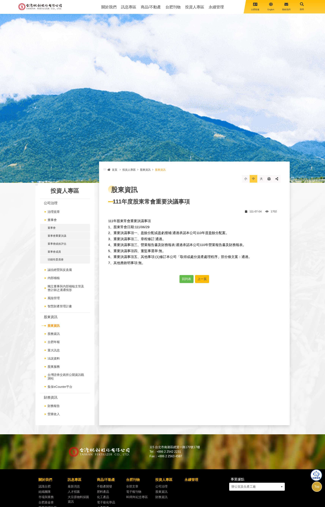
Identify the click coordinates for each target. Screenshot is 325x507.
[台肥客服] (316, 475)
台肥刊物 (173, 7)
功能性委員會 (56, 259)
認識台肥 (45, 486)
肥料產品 (103, 491)
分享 (277, 178)
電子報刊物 (133, 491)
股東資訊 (50, 317)
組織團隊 (45, 491)
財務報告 (54, 406)
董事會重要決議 (57, 235)
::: (36, 184)
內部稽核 (54, 278)
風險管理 (54, 298)
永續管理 (216, 7)
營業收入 (54, 414)
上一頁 (202, 279)
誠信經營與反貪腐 (60, 269)
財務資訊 (50, 397)
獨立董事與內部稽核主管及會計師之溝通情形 (66, 288)
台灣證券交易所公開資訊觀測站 (66, 376)
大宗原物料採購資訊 (78, 499)
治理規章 (54, 211)
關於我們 (108, 7)
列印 (269, 178)
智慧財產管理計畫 (60, 306)
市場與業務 (46, 497)
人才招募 (74, 491)
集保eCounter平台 (60, 386)
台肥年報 (54, 342)
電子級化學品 (107, 502)
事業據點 (237, 479)
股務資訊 (54, 333)
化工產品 (103, 497)
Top (316, 486)
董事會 (52, 220)
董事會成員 (54, 251)
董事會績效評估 (57, 243)
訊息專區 (128, 7)
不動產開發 (104, 486)
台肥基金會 (46, 502)
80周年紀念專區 (137, 497)
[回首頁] (40, 6)
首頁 (114, 169)
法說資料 (54, 358)
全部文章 (132, 486)
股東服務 (54, 366)
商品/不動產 (151, 7)
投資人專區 (194, 7)
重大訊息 (54, 350)
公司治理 (50, 203)
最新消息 (74, 486)
